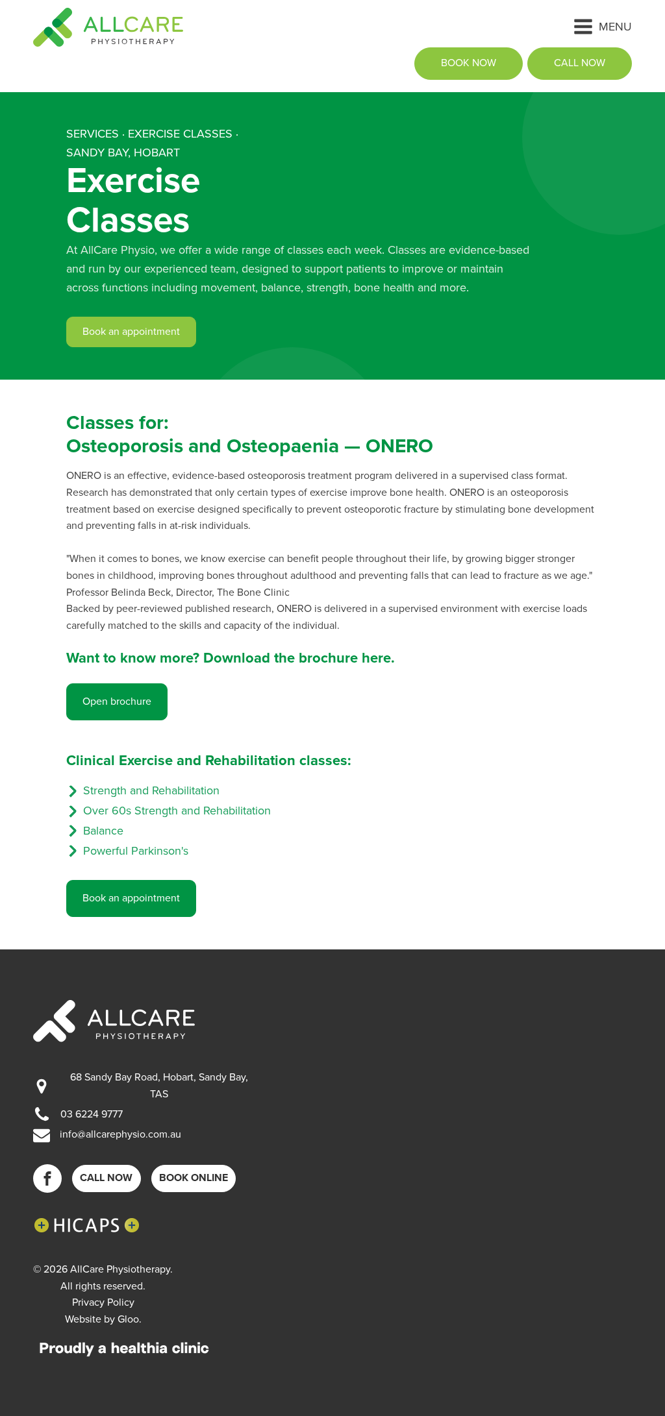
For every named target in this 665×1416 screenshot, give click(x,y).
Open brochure (116, 701)
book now (468, 62)
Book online (193, 1177)
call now (579, 62)
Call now (106, 1177)
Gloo (128, 1319)
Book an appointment (131, 331)
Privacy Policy (103, 1302)
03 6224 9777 (91, 1114)
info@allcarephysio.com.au (120, 1134)
